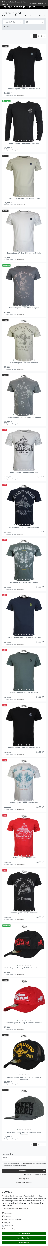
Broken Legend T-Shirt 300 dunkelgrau (24, 308)
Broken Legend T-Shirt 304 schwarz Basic (24, 88)
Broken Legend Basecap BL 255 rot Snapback (24, 1023)
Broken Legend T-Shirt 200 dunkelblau (24, 527)
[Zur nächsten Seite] (44, 36)
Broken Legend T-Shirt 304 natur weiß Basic (24, 253)
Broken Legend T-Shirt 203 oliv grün (24, 582)
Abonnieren (23, 1171)
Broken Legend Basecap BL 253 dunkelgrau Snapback (24, 1133)
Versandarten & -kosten (24, 1182)
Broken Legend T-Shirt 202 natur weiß (24, 472)
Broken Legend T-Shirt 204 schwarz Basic (24, 747)
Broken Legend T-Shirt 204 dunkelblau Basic (24, 637)
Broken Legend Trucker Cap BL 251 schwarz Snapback (24, 1078)
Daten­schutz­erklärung (11, 1208)
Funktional (9, 1226)
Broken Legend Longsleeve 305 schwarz (24, 143)
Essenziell (8, 1213)
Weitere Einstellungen (9, 1229)
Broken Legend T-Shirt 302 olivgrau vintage (24, 417)
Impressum (24, 1208)
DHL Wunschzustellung (13, 1219)
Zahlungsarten (24, 1179)
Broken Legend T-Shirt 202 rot (24, 858)
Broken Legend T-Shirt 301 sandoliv (24, 363)
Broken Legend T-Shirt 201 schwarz (24, 913)
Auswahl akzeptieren (24, 1238)
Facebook (24, 1186)
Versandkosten (21, 95)
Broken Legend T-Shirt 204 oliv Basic (24, 692)
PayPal (7, 1222)
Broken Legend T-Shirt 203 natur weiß (24, 803)
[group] (24, 67)
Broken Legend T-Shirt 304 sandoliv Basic (24, 198)
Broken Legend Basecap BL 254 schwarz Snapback (24, 968)
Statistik (8, 1216)
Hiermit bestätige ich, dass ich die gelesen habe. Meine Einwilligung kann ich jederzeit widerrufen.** (25, 1164)
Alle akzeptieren (24, 1233)
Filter (7, 27)
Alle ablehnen (24, 1242)
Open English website (36, 3)
